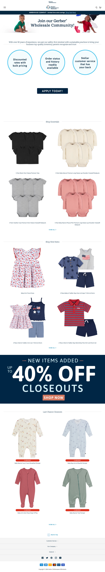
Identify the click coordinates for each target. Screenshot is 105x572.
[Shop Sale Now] (71, 12)
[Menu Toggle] (16, 7)
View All (52, 229)
